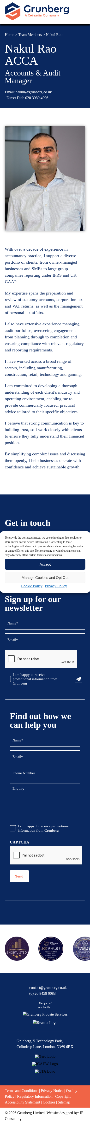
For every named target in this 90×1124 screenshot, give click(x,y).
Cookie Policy (31, 586)
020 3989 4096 (36, 98)
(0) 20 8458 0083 (42, 993)
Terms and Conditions (21, 1091)
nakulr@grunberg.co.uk (34, 92)
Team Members (30, 35)
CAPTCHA (19, 842)
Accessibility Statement (22, 1102)
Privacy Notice (52, 1091)
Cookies (49, 1102)
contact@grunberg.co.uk (48, 988)
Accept (45, 564)
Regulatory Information (35, 1096)
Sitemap (64, 1102)
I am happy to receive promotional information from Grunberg (35, 679)
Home (9, 35)
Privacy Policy (56, 586)
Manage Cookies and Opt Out (45, 578)
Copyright (63, 1096)
